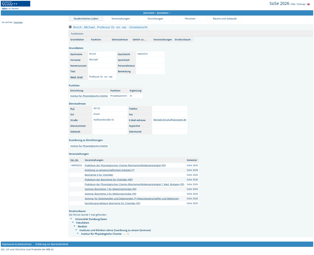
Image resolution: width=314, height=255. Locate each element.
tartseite (148, 12)
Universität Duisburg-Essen (91, 219)
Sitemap (301, 4)
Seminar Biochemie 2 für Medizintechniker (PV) (110, 193)
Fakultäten (82, 222)
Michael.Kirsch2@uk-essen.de (169, 119)
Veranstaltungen (121, 18)
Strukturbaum (183, 39)
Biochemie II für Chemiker (99, 174)
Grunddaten (77, 39)
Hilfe (293, 4)
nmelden (162, 12)
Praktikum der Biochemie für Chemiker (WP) (109, 179)
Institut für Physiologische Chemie (89, 95)
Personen (190, 18)
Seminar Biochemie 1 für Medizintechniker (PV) (110, 189)
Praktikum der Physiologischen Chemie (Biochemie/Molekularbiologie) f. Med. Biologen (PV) (134, 184)
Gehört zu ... (139, 39)
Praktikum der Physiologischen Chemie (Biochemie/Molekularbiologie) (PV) (125, 165)
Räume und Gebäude (225, 18)
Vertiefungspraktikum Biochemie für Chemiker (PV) (112, 203)
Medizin (82, 226)
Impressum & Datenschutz (17, 244)
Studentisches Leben (86, 18)
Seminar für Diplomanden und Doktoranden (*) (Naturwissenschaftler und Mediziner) (132, 198)
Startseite (18, 22)
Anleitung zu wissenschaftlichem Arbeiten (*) (109, 170)
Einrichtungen (155, 18)
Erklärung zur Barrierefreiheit (51, 244)
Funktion (96, 39)
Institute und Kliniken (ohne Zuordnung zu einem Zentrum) (115, 230)
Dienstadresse (120, 39)
